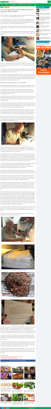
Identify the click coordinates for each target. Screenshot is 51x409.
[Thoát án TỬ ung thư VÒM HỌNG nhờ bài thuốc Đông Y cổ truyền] (6, 397)
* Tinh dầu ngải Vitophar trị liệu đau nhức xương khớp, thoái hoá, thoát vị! (11, 356)
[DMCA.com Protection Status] (9, 408)
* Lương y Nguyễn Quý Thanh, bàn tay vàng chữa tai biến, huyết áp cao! (11, 358)
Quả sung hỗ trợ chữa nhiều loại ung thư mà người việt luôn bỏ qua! (17, 391)
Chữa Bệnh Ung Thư (6, 7)
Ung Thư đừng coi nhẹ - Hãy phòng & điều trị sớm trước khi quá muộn (29, 403)
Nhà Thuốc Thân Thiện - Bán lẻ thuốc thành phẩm (18, 360)
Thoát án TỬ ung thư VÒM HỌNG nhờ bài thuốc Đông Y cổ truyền (6, 403)
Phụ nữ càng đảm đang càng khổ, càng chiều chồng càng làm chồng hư (45, 38)
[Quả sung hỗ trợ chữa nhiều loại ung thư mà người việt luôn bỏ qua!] (17, 385)
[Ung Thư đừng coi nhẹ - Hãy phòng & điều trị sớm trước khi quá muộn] (29, 397)
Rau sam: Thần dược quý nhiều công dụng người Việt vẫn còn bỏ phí (29, 391)
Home (1, 7)
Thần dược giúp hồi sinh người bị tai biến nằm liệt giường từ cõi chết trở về (45, 30)
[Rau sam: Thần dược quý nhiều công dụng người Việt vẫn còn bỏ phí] (29, 385)
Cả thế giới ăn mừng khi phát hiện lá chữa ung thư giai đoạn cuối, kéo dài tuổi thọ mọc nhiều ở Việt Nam (17, 403)
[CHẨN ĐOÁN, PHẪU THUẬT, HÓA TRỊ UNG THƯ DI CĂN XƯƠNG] (6, 385)
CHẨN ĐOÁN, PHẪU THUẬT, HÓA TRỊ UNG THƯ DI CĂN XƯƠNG (6, 391)
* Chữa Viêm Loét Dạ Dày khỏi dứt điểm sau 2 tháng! (8, 357)
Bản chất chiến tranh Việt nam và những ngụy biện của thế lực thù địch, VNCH (45, 23)
